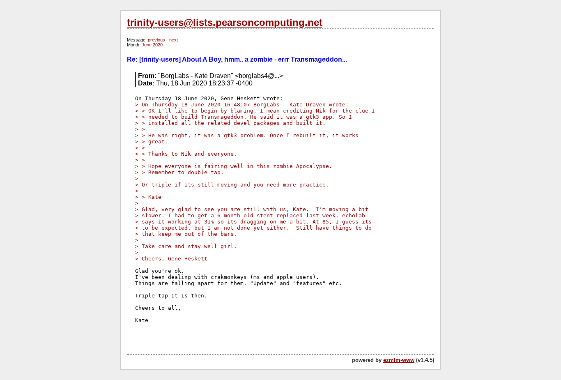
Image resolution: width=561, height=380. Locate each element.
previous (156, 39)
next (173, 39)
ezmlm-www (398, 360)
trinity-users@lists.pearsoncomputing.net (224, 22)
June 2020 (152, 44)
